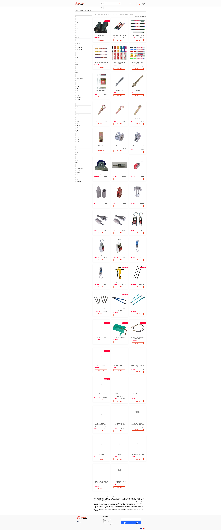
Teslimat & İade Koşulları (108, 524)
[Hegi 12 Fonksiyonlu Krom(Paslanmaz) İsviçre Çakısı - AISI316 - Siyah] (119, 414)
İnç (76, 16)
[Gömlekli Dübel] (137, 109)
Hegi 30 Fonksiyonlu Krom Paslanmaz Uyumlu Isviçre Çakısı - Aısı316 (119, 395)
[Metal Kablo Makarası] (137, 192)
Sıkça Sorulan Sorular (107, 519)
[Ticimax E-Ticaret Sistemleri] (110, 531)
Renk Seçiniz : (77, 109)
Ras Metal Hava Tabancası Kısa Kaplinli (101, 453)
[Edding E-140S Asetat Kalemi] (119, 26)
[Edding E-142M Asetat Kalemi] (137, 26)
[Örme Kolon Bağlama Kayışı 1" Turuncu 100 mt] (119, 472)
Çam (78, 123)
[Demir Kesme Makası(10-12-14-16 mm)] (119, 299)
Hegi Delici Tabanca (119, 282)
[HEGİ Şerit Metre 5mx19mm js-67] (137, 356)
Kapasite (77, 37)
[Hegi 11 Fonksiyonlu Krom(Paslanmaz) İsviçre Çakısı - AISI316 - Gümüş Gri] (101, 414)
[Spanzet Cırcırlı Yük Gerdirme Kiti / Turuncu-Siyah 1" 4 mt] (137, 444)
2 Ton (78, 139)
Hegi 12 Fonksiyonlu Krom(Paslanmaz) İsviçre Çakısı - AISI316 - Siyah (119, 425)
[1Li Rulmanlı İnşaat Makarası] (137, 219)
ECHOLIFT (78, 170)
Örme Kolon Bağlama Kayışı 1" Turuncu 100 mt (119, 482)
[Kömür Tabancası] (101, 356)
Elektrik (100, 8)
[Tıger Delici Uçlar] (137, 272)
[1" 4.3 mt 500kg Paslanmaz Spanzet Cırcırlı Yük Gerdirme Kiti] (137, 384)
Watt (76, 154)
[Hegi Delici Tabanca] (119, 272)
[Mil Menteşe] (101, 192)
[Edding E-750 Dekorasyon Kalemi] (119, 53)
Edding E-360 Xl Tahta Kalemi (101, 62)
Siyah (78, 106)
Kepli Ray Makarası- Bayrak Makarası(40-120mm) (138, 146)
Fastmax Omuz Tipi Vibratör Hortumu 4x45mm (101, 394)
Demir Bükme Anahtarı (138, 308)
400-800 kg (79, 45)
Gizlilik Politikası (106, 521)
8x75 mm (79, 97)
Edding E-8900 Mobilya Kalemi (101, 91)
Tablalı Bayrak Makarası (101, 174)
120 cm (78, 149)
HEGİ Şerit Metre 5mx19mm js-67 (137, 366)
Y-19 (77, 76)
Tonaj (76, 131)
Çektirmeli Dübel (119, 90)
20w (77, 158)
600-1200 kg (79, 49)
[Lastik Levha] (101, 26)
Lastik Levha (101, 35)
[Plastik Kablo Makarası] (119, 192)
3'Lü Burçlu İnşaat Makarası (101, 282)
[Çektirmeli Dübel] (119, 81)
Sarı (77, 119)
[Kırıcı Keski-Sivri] (101, 299)
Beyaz (78, 121)
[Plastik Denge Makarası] (101, 219)
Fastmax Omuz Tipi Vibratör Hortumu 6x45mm (137, 338)
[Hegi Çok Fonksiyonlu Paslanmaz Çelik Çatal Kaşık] (137, 414)
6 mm (78, 90)
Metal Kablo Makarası (137, 201)
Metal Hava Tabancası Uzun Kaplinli (119, 453)
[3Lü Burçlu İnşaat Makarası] (101, 272)
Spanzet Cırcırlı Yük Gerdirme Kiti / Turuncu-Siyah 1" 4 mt (137, 453)
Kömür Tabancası (101, 365)
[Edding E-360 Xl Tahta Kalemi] (101, 53)
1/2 (77, 21)
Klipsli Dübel (137, 90)
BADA (78, 166)
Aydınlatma (108, 8)
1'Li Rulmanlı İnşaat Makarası (137, 228)
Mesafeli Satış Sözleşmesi (108, 523)
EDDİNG (78, 172)
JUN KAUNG (79, 181)
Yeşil (78, 117)
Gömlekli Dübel (137, 118)
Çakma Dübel (101, 145)
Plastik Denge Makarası (101, 228)
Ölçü (76, 80)
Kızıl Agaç (78, 125)
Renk (76, 102)
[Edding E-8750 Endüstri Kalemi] (137, 53)
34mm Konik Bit (80, 78)
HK (77, 179)
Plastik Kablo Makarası (119, 201)
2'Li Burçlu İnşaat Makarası (138, 255)
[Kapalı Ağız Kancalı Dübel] (101, 109)
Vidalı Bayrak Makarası (119, 174)
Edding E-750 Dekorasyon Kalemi (119, 63)
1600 (78, 62)
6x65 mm (79, 95)
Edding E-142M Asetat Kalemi (137, 35)
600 (77, 55)
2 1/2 (78, 32)
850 (77, 57)
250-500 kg (79, 43)
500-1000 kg (79, 47)
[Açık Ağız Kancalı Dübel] (119, 109)
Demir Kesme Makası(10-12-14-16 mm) (119, 309)
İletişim (104, 520)
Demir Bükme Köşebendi (119, 337)
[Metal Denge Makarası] (119, 219)
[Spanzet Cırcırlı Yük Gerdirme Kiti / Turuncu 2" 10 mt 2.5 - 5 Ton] (101, 472)
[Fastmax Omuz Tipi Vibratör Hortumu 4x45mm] (101, 384)
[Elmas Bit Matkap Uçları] (119, 356)
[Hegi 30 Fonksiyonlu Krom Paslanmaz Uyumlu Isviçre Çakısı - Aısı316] (119, 384)
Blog (121, 8)
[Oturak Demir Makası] (101, 328)
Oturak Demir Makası (101, 337)
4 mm (78, 86)
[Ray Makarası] (119, 136)
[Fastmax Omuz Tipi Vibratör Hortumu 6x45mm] (137, 328)
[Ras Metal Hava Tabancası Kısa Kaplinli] (101, 444)
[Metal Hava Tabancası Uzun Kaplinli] (119, 444)
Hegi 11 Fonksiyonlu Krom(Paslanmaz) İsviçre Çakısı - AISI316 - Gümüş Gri (101, 425)
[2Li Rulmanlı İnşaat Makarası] (101, 246)
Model (76, 72)
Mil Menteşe (101, 201)
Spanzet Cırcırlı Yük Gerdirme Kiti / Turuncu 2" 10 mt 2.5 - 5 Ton (101, 482)
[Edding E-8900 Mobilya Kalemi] (101, 81)
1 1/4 (77, 26)
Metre (76, 64)
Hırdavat (115, 8)
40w (77, 160)
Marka (76, 162)
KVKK (104, 522)
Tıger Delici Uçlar (137, 282)
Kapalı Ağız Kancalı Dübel (101, 118)
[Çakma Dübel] (101, 136)
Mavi (78, 114)
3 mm (78, 84)
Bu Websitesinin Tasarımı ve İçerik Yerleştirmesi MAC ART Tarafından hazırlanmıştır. (110, 528)
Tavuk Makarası (137, 174)
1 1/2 (77, 28)
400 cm (78, 152)
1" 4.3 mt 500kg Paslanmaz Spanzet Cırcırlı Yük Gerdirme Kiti (137, 395)
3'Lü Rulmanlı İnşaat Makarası (119, 255)
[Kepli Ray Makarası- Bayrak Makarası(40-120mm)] (137, 136)
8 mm (78, 92)
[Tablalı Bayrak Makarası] (101, 165)
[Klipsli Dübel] (137, 81)
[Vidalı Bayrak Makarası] (119, 165)
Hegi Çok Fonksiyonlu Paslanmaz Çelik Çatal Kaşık (137, 424)
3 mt (78, 70)
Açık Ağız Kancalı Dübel (119, 118)
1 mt (77, 68)
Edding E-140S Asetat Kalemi (119, 35)
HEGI (77, 177)
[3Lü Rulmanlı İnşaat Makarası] (119, 246)
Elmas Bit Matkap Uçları (119, 365)
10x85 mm (79, 99)
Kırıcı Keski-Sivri (101, 308)
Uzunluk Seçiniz (78, 144)
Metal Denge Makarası (119, 228)
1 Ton (78, 137)
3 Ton (78, 141)
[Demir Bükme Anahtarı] (137, 299)
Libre (76, 51)
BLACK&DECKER (80, 168)
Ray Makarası (119, 145)
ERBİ (77, 174)
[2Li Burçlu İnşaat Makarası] (137, 246)
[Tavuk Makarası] (137, 165)
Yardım (104, 518)
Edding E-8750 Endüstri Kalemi (137, 63)
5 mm (78, 88)
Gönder (138, 519)
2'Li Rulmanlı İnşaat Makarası (101, 255)
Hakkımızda (105, 518)
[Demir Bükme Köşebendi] (119, 328)
